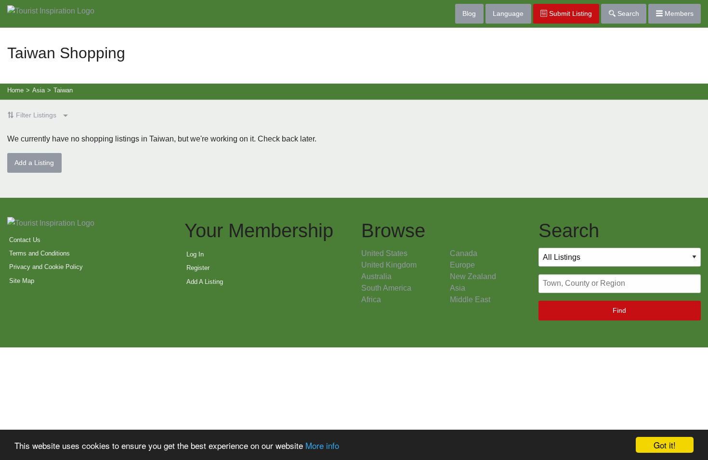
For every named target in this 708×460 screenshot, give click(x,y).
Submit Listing (569, 13)
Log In (195, 254)
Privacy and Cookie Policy (46, 266)
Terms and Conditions (39, 253)
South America (386, 288)
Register (198, 267)
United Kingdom (389, 265)
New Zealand (473, 276)
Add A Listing (204, 281)
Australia (376, 276)
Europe (462, 265)
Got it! (665, 445)
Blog (469, 13)
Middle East (470, 299)
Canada (463, 253)
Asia (457, 288)
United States (384, 253)
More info (322, 445)
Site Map (21, 280)
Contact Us (24, 239)
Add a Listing (34, 162)
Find (619, 310)
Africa (371, 299)
